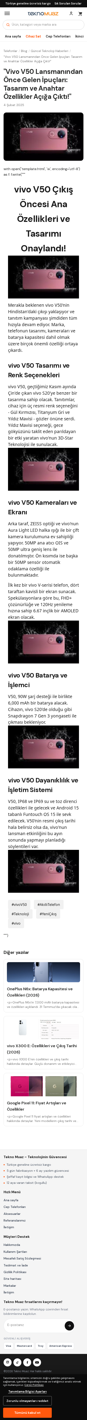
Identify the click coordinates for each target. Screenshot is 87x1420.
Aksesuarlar (12, 1214)
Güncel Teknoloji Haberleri (49, 51)
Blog (24, 51)
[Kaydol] (69, 1325)
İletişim (9, 1227)
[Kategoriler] (7, 13)
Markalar (10, 1286)
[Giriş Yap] (71, 13)
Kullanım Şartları (15, 1252)
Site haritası (12, 1279)
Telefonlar (10, 51)
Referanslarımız (15, 1220)
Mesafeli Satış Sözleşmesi (22, 1258)
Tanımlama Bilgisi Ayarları (27, 1391)
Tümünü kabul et (27, 1413)
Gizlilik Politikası (15, 1272)
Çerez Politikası (34, 1385)
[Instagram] (8, 1362)
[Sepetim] (80, 13)
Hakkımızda (12, 1245)
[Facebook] (27, 1362)
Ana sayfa (13, 36)
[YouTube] (37, 1362)
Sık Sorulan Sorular (68, 3)
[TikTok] (17, 1362)
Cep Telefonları (58, 36)
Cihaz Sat (33, 36)
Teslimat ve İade (16, 1265)
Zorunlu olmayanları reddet (27, 1401)
